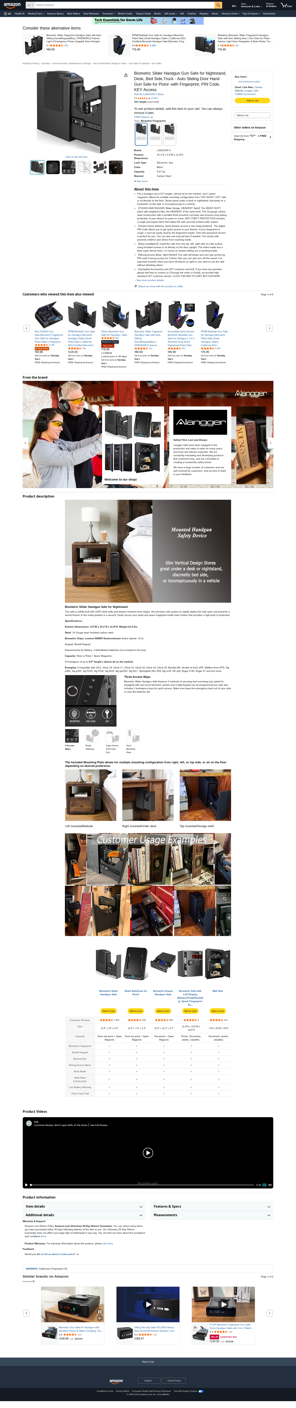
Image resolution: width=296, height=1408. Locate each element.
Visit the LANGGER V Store (149, 94)
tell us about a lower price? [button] (60, 1254)
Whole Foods (125, 13)
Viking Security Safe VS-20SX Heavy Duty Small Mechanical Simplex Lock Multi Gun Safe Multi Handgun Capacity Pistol (155, 1329)
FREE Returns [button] (142, 117)
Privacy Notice (122, 1391)
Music (215, 13)
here (43, 1236)
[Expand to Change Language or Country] (236, 6)
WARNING (31, 1268)
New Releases (91, 13)
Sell (182, 13)
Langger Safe (251, 90)
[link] (74, 49)
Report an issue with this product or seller (160, 286)
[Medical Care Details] (44, 13)
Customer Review (43, 1125)
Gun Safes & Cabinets (139, 63)
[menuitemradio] (264, 1185)
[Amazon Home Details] (239, 13)
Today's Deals (143, 13)
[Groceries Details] (114, 13)
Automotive (269, 13)
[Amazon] (12, 5)
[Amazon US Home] (116, 1382)
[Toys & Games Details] (260, 13)
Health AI (19, 13)
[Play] (25, 1185)
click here (108, 1243)
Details (258, 87)
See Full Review (98, 1125)
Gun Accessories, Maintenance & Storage (71, 63)
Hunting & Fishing (31, 63)
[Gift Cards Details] (176, 13)
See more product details (150, 280)
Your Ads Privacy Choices (185, 1391)
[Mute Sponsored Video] (100, 1318)
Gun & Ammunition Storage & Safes (109, 63)
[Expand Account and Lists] (261, 6)
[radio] (37, 167)
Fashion (191, 13)
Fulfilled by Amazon (245, 94)
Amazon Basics (55, 13)
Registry (204, 13)
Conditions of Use (105, 1391)
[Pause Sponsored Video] (100, 1312)
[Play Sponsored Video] (148, 1304)
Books (157, 13)
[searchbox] (124, 5)
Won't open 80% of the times (71, 1125)
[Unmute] (270, 1185)
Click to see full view (76, 156)
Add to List (242, 115)
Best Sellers (73, 13)
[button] (8, 13)
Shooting (46, 63)
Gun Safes (157, 63)
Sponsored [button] (27, 1281)
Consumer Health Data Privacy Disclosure (151, 1391)
